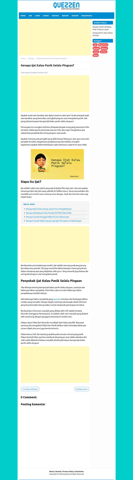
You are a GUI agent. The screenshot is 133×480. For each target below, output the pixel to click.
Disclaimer (79, 471)
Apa (95, 45)
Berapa (96, 48)
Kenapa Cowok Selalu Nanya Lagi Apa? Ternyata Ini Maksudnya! (53, 220)
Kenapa (103, 52)
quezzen (57, 299)
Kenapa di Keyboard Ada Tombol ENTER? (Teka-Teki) (48, 213)
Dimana (104, 48)
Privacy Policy (68, 471)
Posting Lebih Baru (30, 389)
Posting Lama (82, 389)
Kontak (58, 471)
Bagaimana (103, 45)
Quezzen (66, 474)
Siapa (96, 55)
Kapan (96, 52)
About (51, 471)
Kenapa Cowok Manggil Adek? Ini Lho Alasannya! (47, 216)
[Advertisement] (55, 37)
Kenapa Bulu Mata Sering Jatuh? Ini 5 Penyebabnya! (48, 209)
